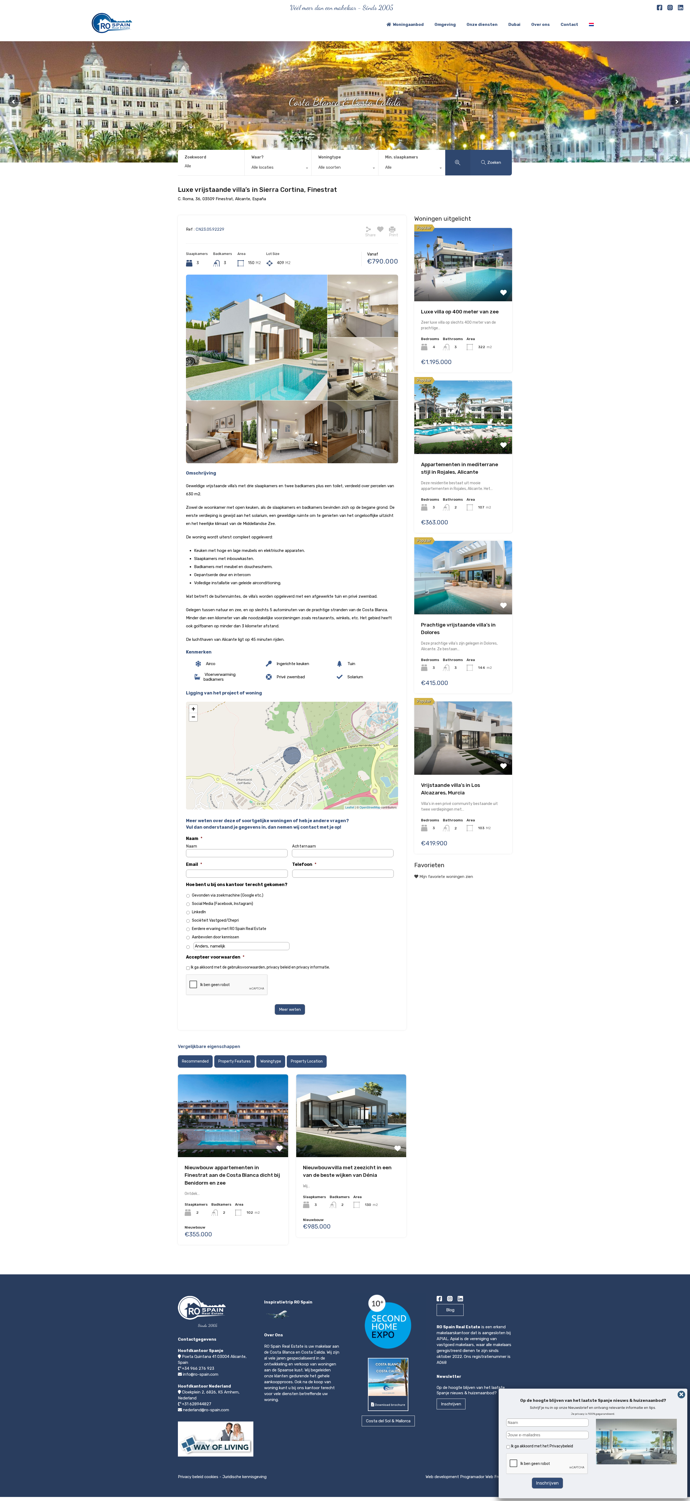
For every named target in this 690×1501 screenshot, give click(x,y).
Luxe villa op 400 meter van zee (460, 312)
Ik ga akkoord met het (542, 1446)
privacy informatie (312, 967)
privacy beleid (279, 967)
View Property (233, 1113)
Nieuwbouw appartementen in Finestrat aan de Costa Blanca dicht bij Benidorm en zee (232, 1175)
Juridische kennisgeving (244, 1476)
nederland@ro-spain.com (206, 1409)
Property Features (234, 1061)
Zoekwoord (195, 157)
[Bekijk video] (215, 1456)
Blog (450, 1310)
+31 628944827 (196, 1404)
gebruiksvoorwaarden (246, 967)
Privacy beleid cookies (198, 1476)
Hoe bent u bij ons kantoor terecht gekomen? (236, 884)
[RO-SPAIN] (112, 30)
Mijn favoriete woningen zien (445, 876)
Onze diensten (482, 24)
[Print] (392, 229)
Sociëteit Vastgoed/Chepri (215, 920)
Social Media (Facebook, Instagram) (222, 903)
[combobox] (278, 168)
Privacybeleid (561, 1446)
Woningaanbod (408, 24)
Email (194, 864)
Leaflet (349, 807)
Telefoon (304, 864)
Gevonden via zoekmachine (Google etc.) (227, 895)
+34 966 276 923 (198, 1368)
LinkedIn (199, 912)
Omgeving (445, 24)
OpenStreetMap (370, 807)
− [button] (193, 717)
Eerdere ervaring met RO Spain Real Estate (229, 928)
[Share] (368, 229)
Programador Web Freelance (486, 1476)
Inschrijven (451, 1404)
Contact (569, 24)
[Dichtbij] (681, 1394)
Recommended (195, 1061)
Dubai (514, 24)
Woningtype (329, 157)
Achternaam (304, 846)
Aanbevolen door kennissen (215, 937)
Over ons (540, 24)
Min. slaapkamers (401, 157)
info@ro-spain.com (200, 1374)
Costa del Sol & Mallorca (388, 1421)
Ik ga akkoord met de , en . (260, 967)
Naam (194, 838)
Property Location (307, 1061)
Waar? (257, 157)
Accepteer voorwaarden (215, 957)
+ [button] (193, 708)
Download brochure (389, 1405)
